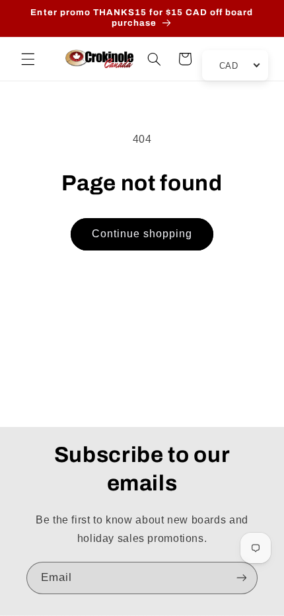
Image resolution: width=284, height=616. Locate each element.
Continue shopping (142, 233)
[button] (28, 59)
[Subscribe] (242, 578)
